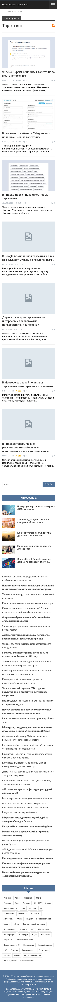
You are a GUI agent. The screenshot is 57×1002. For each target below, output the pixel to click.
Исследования (10, 929)
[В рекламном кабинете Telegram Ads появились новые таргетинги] (28, 114)
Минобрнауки (9, 934)
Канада (23, 929)
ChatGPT (37, 903)
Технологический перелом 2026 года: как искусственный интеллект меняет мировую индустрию (25, 692)
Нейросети (45, 934)
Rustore (32, 908)
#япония (26, 903)
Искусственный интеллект (33, 924)
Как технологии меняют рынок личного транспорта (28, 603)
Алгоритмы (8, 919)
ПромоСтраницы (45, 945)
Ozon (23, 908)
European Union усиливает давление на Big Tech (27, 826)
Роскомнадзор (28, 950)
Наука (34, 934)
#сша (17, 903)
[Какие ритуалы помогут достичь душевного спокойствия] (8, 536)
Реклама (14, 950)
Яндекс (17, 955)
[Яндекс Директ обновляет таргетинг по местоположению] (28, 52)
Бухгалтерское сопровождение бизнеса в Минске (27, 798)
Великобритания (43, 919)
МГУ (33, 929)
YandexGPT (35, 914)
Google (48, 903)
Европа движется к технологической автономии (27, 858)
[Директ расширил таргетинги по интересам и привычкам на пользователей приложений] (28, 298)
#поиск (39, 898)
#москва (28, 898)
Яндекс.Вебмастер (32, 955)
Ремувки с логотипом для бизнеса (19, 812)
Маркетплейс (44, 929)
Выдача (6, 924)
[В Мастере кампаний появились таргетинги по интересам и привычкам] (28, 363)
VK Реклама (8, 914)
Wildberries (22, 914)
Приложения (28, 945)
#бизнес (7, 898)
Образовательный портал (15, 4)
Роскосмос (43, 950)
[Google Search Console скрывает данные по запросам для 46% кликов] (8, 563)
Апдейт (29, 919)
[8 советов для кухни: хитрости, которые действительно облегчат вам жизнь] (8, 523)
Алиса (19, 919)
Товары (6, 955)
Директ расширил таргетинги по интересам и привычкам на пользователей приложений (23, 321)
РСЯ (5, 950)
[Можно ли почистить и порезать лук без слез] (8, 549)
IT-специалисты (10, 908)
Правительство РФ (11, 945)
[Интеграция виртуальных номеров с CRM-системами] (8, 510)
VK (41, 908)
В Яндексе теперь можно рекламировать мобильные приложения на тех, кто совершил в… (26, 447)
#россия (7, 903)
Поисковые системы (25, 940)
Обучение (7, 940)
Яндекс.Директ (10, 961)
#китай (18, 898)
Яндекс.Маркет (27, 961)
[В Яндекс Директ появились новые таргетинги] (28, 175)
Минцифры (23, 934)
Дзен (16, 924)
